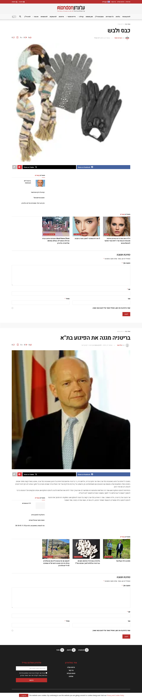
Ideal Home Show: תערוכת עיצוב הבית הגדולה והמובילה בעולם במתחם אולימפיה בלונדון (55, 240)
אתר (129, 299)
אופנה (106, 234)
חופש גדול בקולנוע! (123, 561)
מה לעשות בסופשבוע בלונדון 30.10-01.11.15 (29, 526)
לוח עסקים (53, 17)
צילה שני (119, 345)
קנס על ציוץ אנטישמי (37, 192)
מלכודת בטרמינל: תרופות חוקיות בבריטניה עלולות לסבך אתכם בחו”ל (87, 562)
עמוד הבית (127, 24)
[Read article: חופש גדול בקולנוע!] (116, 549)
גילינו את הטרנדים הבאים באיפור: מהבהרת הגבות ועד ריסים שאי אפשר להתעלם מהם (117, 240)
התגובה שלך (126, 263)
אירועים (61, 17)
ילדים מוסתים (26, 503)
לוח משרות (44, 17)
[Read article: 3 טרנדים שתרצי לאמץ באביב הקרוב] (86, 226)
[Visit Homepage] (71, 8)
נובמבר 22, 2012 (105, 38)
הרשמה (14, 2)
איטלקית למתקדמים (37, 515)
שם (128, 289)
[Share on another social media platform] (14, 167)
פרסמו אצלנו (120, 2)
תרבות (36, 17)
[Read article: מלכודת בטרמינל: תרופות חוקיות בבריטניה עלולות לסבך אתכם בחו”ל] (86, 549)
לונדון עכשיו (126, 17)
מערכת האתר (118, 38)
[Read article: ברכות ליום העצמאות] (40, 183)
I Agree (23, 695)
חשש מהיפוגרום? (38, 198)
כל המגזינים (110, 17)
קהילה (81, 17)
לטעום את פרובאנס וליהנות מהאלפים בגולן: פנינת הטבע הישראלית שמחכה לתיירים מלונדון (56, 563)
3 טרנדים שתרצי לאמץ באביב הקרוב (87, 238)
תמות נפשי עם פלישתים (36, 520)
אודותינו (128, 2)
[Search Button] (20, 16)
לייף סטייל (120, 24)
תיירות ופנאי (72, 17)
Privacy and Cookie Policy (115, 695)
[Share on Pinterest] (19, 167)
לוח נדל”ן (27, 17)
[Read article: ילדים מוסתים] (40, 505)
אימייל (67, 299)
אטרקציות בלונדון (49, 234)
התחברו (21, 2)
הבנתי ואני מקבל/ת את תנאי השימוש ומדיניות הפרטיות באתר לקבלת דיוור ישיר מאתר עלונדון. (33, 674)
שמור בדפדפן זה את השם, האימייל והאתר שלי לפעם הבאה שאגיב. (111, 308)
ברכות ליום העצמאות (27, 182)
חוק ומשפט (89, 17)
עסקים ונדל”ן (99, 17)
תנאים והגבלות (71, 673)
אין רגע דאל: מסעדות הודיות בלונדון (33, 203)
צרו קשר (113, 2)
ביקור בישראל (48, 557)
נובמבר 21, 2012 (107, 345)
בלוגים (118, 17)
